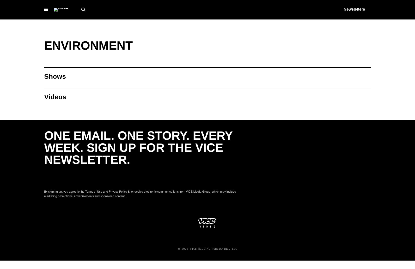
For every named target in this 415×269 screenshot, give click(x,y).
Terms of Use (93, 191)
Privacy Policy (118, 191)
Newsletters (354, 9)
